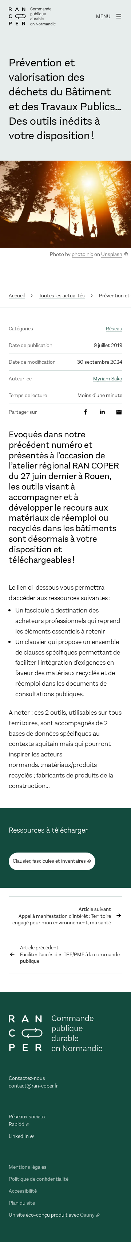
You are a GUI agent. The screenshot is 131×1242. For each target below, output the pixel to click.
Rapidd (16, 1124)
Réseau (114, 328)
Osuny (87, 1215)
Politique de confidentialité (38, 1179)
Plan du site (22, 1203)
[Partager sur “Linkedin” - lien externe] (102, 412)
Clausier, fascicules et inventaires (49, 861)
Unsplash (111, 254)
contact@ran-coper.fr (33, 1085)
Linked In (19, 1136)
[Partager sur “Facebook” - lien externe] (85, 412)
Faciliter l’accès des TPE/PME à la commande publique (70, 954)
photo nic (82, 254)
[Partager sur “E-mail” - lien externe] (119, 412)
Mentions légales (28, 1167)
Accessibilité (23, 1191)
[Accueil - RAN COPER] (32, 16)
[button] (65, 204)
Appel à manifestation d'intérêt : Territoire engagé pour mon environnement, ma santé (61, 916)
